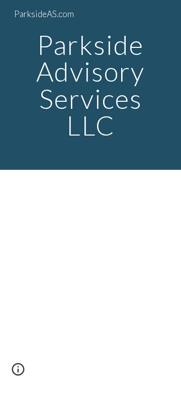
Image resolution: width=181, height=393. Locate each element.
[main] (90, 85)
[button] (18, 373)
